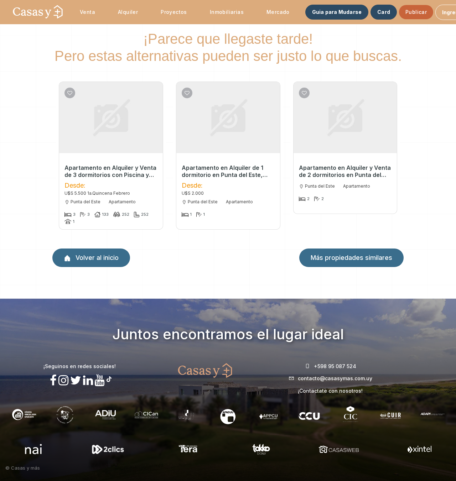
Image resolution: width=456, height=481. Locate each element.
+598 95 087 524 (335, 366)
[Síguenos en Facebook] (53, 380)
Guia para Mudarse (337, 12)
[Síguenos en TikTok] (109, 378)
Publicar (416, 12)
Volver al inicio (96, 257)
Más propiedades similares (351, 257)
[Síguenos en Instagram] (63, 380)
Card (383, 12)
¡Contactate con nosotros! (330, 391)
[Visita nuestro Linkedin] (88, 380)
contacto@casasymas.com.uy (335, 378)
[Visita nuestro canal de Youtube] (100, 380)
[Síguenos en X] (75, 380)
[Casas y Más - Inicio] (37, 12)
